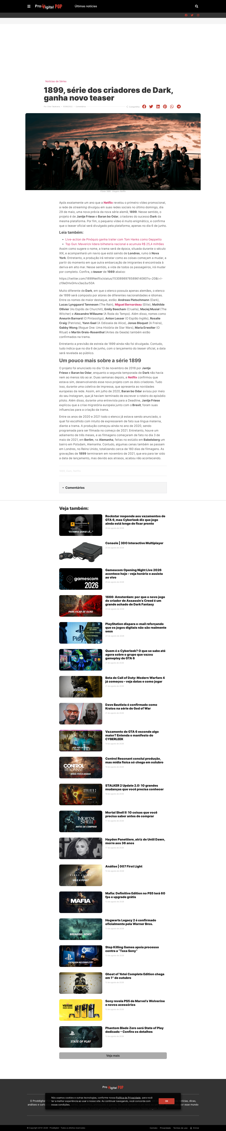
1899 (62, 470)
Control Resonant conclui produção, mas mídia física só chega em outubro (134, 760)
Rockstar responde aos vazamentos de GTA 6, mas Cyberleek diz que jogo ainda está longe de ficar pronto (135, 519)
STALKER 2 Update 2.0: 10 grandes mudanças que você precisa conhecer (134, 787)
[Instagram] (198, 15)
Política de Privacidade (128, 1097)
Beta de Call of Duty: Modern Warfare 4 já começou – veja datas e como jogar (135, 679)
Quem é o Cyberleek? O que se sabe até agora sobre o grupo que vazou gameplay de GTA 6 (135, 654)
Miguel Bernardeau (128, 304)
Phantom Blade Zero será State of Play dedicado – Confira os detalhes (134, 1030)
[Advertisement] (113, 47)
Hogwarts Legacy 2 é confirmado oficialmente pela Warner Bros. (130, 922)
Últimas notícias (86, 6)
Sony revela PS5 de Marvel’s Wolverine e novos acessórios (135, 1003)
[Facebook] (186, 15)
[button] (196, 6)
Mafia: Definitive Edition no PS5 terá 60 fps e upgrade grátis (135, 895)
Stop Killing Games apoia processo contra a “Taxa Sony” (132, 949)
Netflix (108, 202)
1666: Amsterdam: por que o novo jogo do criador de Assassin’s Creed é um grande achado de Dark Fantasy (135, 600)
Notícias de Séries (55, 81)
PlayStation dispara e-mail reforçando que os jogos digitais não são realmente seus (135, 627)
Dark (69, 470)
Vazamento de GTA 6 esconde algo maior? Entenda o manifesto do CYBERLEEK (132, 735)
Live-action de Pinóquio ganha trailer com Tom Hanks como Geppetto (113, 239)
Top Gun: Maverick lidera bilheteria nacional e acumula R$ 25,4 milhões (114, 244)
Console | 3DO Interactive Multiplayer (134, 543)
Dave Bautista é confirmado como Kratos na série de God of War (131, 706)
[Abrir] (29, 6)
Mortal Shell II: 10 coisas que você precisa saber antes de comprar (131, 814)
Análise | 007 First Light (123, 866)
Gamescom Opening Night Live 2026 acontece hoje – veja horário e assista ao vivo (134, 573)
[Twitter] (192, 15)
